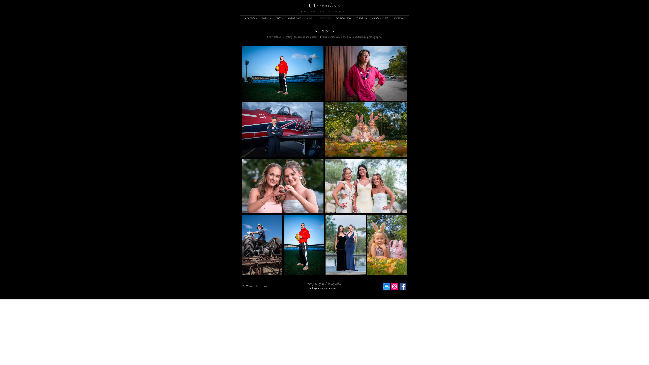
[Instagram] (394, 286)
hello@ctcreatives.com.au (322, 288)
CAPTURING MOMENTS (324, 11)
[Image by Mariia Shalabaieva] (386, 286)
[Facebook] (403, 286)
